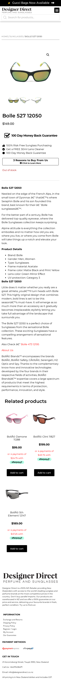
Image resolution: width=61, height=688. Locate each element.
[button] (56, 10)
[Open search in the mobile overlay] (30, 17)
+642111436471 (16, 667)
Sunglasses (16, 36)
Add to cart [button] (16, 472)
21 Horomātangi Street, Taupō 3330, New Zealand (25, 662)
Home (5, 36)
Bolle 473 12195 (30, 344)
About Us (7, 350)
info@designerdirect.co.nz (21, 672)
